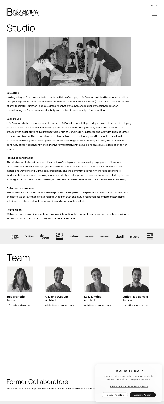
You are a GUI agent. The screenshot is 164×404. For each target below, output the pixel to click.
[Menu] (155, 14)
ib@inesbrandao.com (18, 305)
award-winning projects (25, 214)
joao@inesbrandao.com (136, 305)
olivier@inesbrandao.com (59, 305)
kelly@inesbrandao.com (97, 305)
